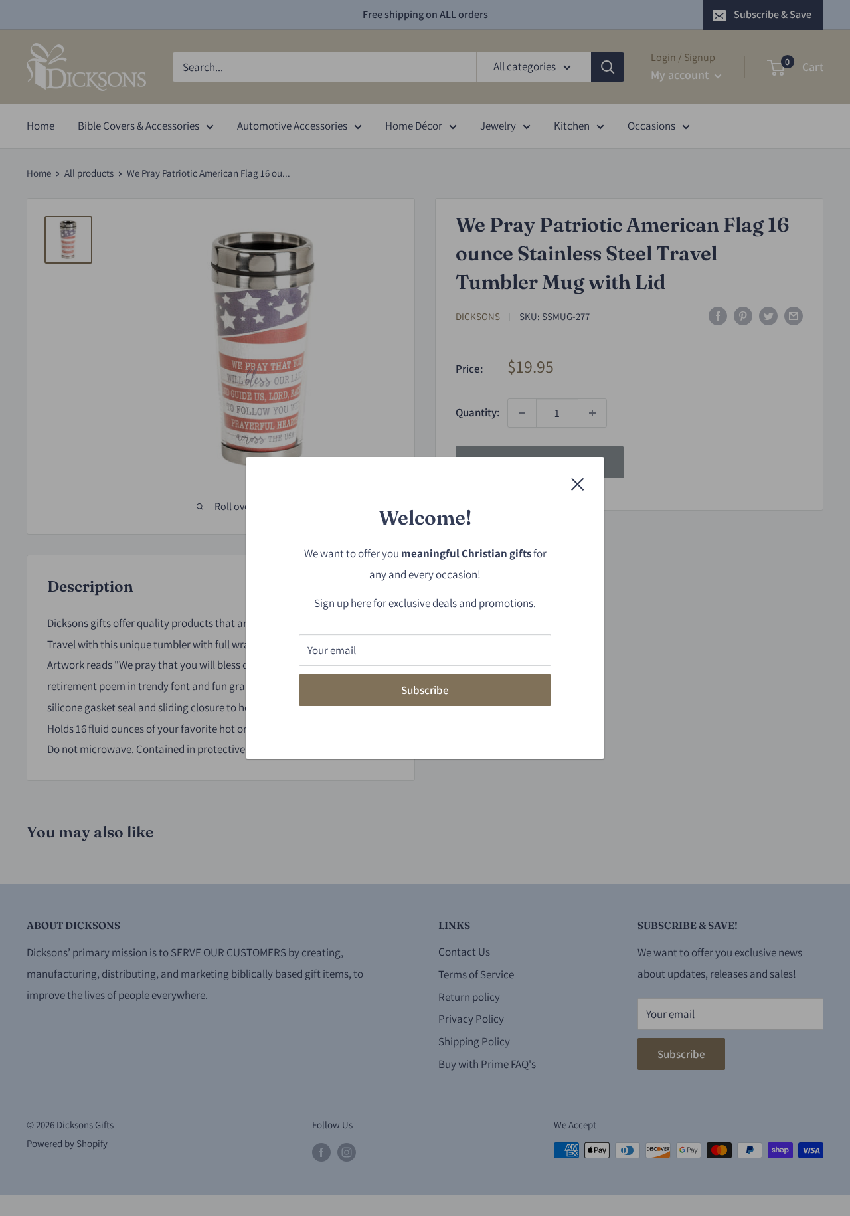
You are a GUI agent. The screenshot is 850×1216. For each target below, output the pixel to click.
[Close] (577, 483)
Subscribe (425, 690)
